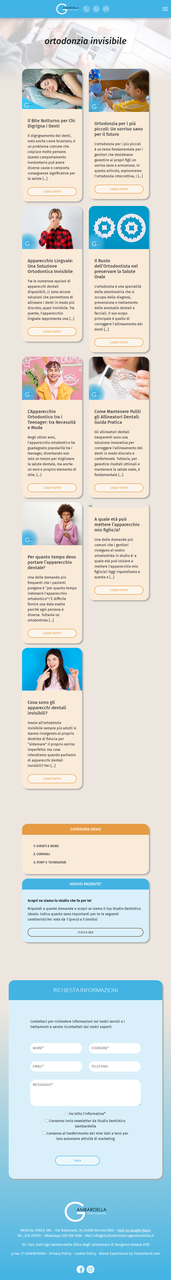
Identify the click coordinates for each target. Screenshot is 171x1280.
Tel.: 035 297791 (29, 1236)
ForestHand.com (147, 1253)
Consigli (43, 854)
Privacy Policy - (62, 1253)
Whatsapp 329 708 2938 (63, 1236)
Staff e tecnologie (51, 862)
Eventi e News (48, 846)
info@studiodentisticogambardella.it (123, 1236)
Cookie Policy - (87, 1253)
